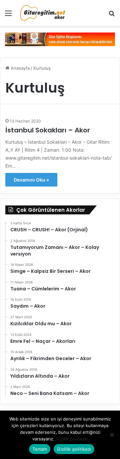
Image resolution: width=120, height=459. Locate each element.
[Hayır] (111, 434)
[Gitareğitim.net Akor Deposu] (43, 13)
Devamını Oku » (31, 180)
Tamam (39, 449)
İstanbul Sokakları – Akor (47, 130)
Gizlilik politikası (72, 438)
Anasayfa (19, 68)
